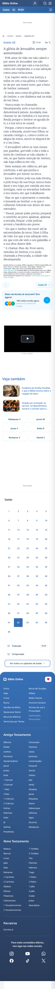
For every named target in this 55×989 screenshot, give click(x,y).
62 (13, 9)
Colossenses (10, 900)
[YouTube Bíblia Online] (27, 953)
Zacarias (33, 822)
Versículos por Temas (14, 721)
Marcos (7, 853)
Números (8, 756)
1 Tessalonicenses (12, 905)
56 (9, 613)
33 (27, 566)
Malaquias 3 (14, 419)
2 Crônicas (9, 803)
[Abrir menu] (50, 3)
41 (9, 585)
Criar (38, 42)
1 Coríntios (9, 877)
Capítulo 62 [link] (29, 36)
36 (9, 576)
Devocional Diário (12, 712)
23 (27, 548)
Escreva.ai (8, 929)
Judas (31, 900)
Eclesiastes (34, 742)
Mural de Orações (37, 688)
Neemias (8, 812)
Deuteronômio (11, 761)
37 (18, 576)
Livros (10, 36)
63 (27, 622)
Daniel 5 (41, 437)
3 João (32, 895)
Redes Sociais (35, 698)
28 (27, 557)
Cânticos (33, 747)
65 (46, 622)
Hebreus (33, 867)
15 (46, 529)
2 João (32, 891)
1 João (32, 886)
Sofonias (33, 812)
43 (27, 585)
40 (46, 576)
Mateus (7, 848)
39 (37, 576)
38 (27, 576)
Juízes (6, 770)
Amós (31, 784)
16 (9, 539)
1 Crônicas (9, 798)
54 (37, 603)
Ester (6, 817)
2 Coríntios (9, 881)
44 (37, 585)
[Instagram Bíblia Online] (11, 953)
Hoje (6, 693)
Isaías (18, 36)
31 (9, 566)
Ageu (31, 817)
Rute (6, 775)
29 (37, 557)
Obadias (33, 789)
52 (18, 603)
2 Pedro (32, 881)
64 (37, 622)
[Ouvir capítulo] (50, 9)
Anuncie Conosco (37, 702)
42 (18, 585)
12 (18, 529)
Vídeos (32, 693)
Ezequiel (33, 765)
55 (46, 603)
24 (37, 548)
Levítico (7, 751)
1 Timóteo (33, 848)
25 (46, 548)
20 (46, 539)
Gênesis (7, 742)
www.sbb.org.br (9, 270)
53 (27, 603)
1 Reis (6, 789)
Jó (4, 822)
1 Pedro (32, 877)
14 (37, 529)
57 (18, 613)
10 (46, 520)
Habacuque (34, 808)
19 (37, 539)
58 (27, 613)
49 (37, 594)
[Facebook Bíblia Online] (11, 960)
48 (27, 594)
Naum (32, 803)
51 (9, 603)
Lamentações (35, 761)
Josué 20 (41, 419)
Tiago (31, 872)
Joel (30, 779)
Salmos (7, 827)
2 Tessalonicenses (12, 910)
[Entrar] (35, 3)
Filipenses (8, 895)
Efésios (7, 891)
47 (18, 594)
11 (9, 529)
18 (27, 539)
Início (6, 688)
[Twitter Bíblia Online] (43, 960)
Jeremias (33, 756)
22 (18, 548)
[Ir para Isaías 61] (6, 284)
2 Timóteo (33, 853)
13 (27, 529)
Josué (6, 765)
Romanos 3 (14, 437)
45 (46, 585)
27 (18, 557)
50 (46, 594)
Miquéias (33, 798)
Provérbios (9, 831)
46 (9, 594)
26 (9, 557)
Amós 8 (40, 428)
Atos (6, 867)
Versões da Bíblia (12, 707)
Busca (6, 702)
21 (9, 548)
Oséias (32, 775)
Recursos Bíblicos (12, 716)
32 (18, 566)
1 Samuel (8, 779)
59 (37, 613)
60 (46, 613)
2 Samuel (8, 784)
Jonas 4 (14, 428)
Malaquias (34, 827)
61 (9, 622)
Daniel (32, 770)
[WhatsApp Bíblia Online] (43, 953)
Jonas (31, 794)
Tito (30, 858)
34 (37, 566)
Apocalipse (34, 905)
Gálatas (7, 886)
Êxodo (6, 747)
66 (9, 631)
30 (46, 557)
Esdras (7, 808)
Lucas (6, 858)
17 (18, 539)
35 (46, 566)
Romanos (8, 872)
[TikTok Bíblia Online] (27, 960)
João (6, 862)
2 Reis (6, 794)
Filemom (33, 862)
